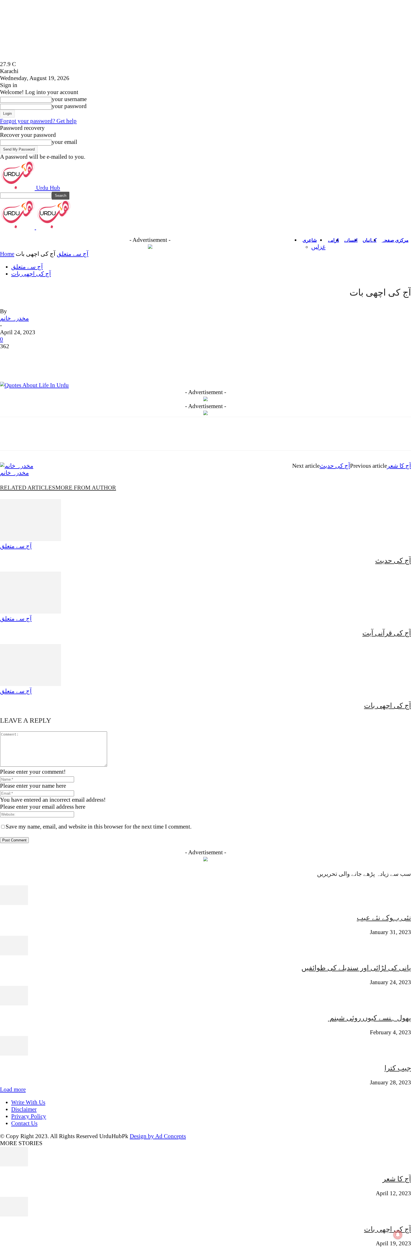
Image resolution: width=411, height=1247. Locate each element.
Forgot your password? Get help (38, 121)
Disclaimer (24, 1109)
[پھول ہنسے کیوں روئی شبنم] (14, 1003)
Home (7, 254)
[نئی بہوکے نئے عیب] (14, 903)
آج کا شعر (399, 465)
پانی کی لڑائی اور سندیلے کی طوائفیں (356, 968)
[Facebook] (9, 365)
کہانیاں (370, 240)
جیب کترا (397, 1068)
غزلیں (318, 247)
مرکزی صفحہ (395, 240)
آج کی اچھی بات (31, 273)
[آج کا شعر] (14, 1164)
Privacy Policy (28, 1116)
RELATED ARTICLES (27, 487)
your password (69, 106)
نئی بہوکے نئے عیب (384, 917)
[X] (29, 365)
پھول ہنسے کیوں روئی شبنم (369, 1018)
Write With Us (28, 1102)
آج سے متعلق (72, 254)
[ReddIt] (110, 365)
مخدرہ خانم (14, 318)
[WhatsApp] (69, 365)
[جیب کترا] (14, 1053)
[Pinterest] (49, 365)
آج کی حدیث (335, 465)
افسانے (351, 240)
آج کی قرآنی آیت (386, 633)
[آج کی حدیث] (30, 539)
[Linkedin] (90, 365)
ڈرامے (333, 240)
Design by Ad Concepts (158, 1136)
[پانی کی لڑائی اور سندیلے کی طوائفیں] (14, 953)
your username (69, 99)
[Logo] (18, 227)
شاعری (310, 240)
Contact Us (24, 1123)
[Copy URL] (170, 365)
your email (64, 142)
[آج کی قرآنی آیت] (30, 611)
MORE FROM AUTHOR (85, 487)
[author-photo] (16, 465)
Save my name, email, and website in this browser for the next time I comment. (99, 826)
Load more (13, 1089)
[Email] (130, 365)
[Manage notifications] (397, 1234)
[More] (190, 365)
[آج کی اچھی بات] (30, 684)
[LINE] (150, 365)
